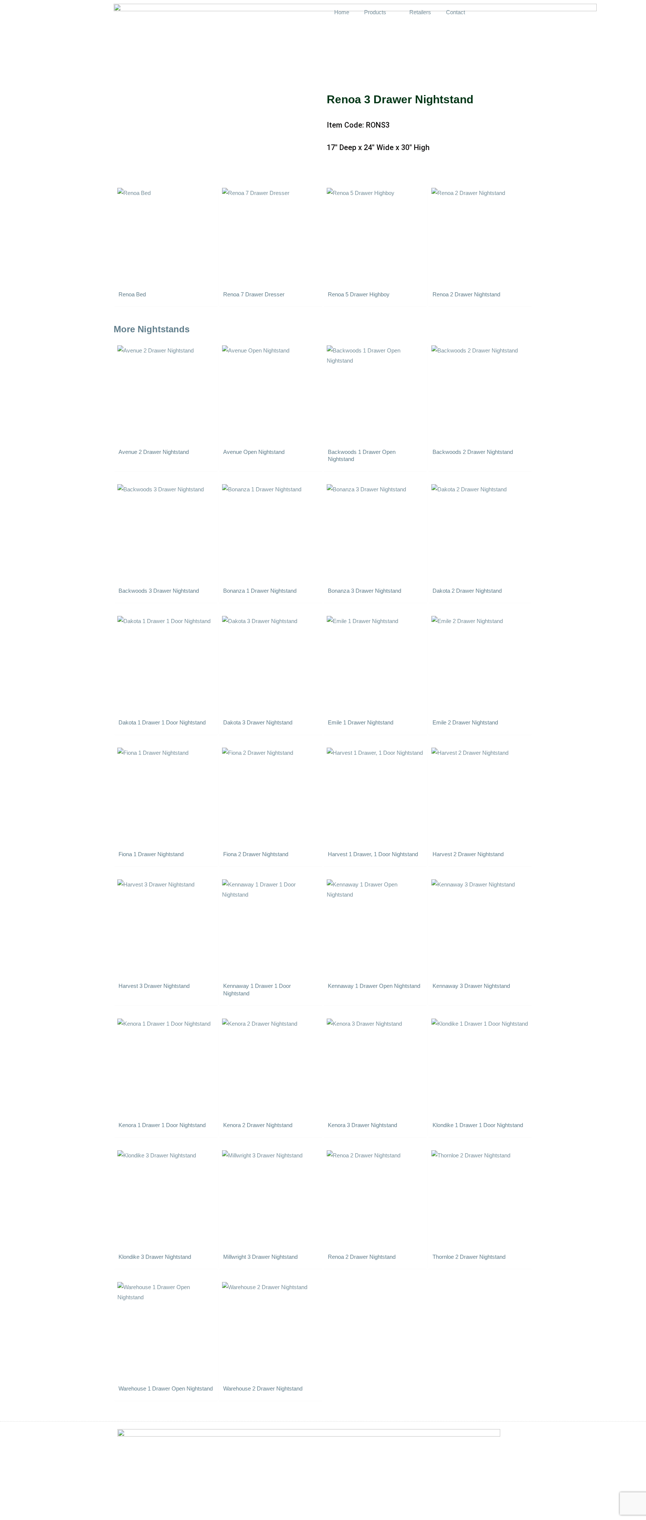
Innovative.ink (513, 1510)
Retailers (420, 12)
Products (375, 12)
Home (341, 12)
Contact (455, 12)
